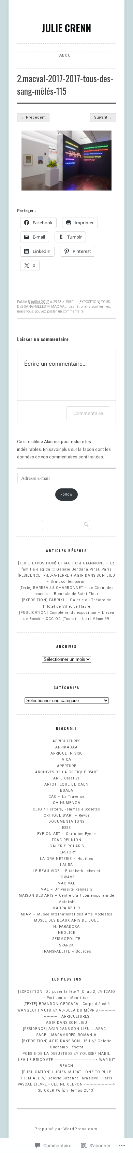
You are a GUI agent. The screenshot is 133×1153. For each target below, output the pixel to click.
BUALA (66, 790)
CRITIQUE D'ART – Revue (67, 815)
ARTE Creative (66, 778)
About (66, 55)
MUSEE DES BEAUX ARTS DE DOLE (66, 920)
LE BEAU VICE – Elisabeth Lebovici (66, 871)
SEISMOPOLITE (66, 939)
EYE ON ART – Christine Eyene (66, 834)
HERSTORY (66, 852)
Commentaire (88, 413)
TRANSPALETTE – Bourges (66, 951)
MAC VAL (66, 883)
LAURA (66, 865)
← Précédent (33, 117)
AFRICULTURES (66, 741)
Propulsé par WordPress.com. (66, 1129)
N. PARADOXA (66, 926)
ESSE (66, 828)
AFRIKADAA (66, 747)
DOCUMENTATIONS (66, 821)
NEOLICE (66, 933)
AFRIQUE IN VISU (66, 753)
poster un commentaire (65, 311)
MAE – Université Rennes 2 (67, 889)
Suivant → (103, 117)
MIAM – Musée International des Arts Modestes (67, 914)
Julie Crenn (66, 27)
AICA (66, 759)
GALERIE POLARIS (66, 846)
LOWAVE (66, 877)
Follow (66, 494)
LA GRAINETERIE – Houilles (66, 859)
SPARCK (66, 945)
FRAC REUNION (67, 840)
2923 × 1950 (63, 302)
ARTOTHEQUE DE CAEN (66, 784)
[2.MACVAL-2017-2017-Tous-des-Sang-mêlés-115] (66, 189)
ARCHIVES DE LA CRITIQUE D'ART (66, 772)
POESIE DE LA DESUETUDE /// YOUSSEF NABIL (66, 1054)
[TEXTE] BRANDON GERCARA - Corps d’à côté (67, 1004)
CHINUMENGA (66, 803)
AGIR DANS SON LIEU (66, 1023)
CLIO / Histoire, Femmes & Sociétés (66, 809)
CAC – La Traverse (66, 797)
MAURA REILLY (67, 908)
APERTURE (66, 766)
